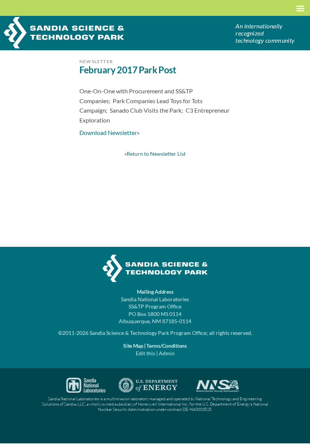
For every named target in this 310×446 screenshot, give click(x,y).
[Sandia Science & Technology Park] (63, 32)
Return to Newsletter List (156, 153)
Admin (167, 353)
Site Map (133, 345)
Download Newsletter (108, 132)
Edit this (145, 353)
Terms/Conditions (166, 345)
